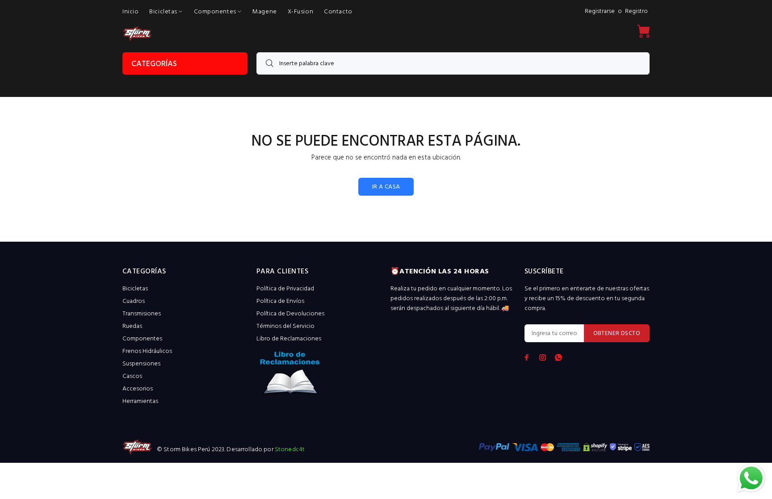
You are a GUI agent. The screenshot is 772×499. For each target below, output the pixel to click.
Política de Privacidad (285, 289)
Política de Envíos (280, 301)
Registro (636, 11)
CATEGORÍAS (154, 64)
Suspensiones (141, 364)
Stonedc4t (290, 449)
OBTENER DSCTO (616, 333)
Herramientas (140, 401)
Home (129, 90)
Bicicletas (135, 289)
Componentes (142, 339)
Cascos (132, 376)
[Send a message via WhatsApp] (751, 478)
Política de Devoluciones (290, 314)
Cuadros (133, 301)
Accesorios (137, 389)
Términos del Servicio (285, 326)
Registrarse (600, 11)
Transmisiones (141, 314)
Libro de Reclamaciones (288, 339)
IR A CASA (386, 187)
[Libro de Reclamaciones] (319, 376)
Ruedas (132, 326)
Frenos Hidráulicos (147, 351)
